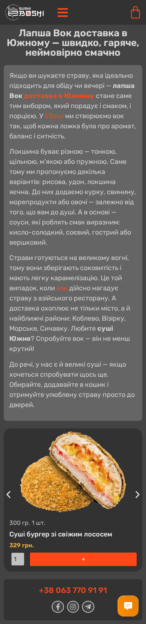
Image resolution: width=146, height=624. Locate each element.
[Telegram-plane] (88, 607)
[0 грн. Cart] (135, 12)
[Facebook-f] (58, 607)
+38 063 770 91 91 (73, 590)
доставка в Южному (59, 96)
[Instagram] (73, 607)
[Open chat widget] (128, 606)
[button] (8, 494)
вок (62, 288)
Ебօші (54, 116)
